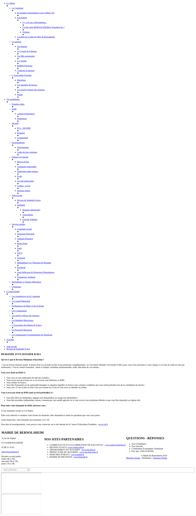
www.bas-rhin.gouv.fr (88, 452)
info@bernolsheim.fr (10, 452)
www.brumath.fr (80, 457)
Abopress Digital (160, 458)
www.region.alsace (76, 447)
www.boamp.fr (77, 454)
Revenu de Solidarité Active (18, 349)
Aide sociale (11, 346)
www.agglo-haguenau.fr (115, 445)
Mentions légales (133, 458)
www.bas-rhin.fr (88, 450)
